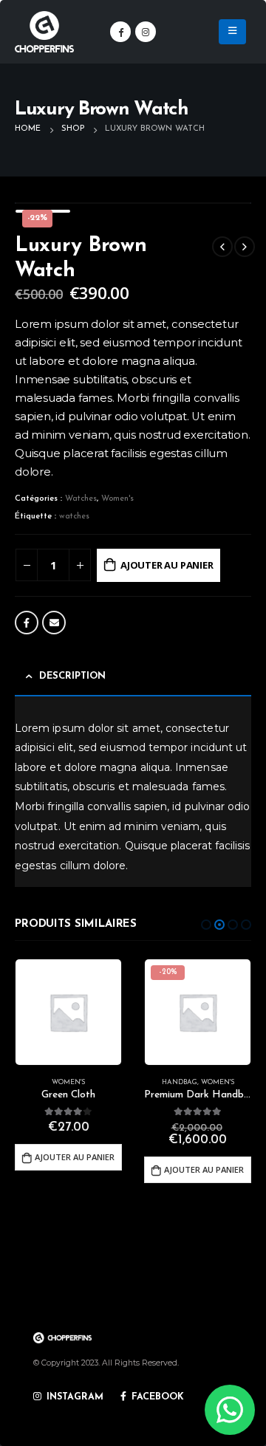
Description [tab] (72, 676)
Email (54, 622)
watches (74, 517)
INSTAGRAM (73, 1397)
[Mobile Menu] (232, 31)
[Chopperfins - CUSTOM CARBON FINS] (44, 31)
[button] (206, 924)
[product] (68, 1012)
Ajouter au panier (167, 565)
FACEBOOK (156, 1397)
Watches (81, 499)
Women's (117, 499)
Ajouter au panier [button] (75, 1156)
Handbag (179, 1082)
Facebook (26, 622)
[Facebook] (120, 31)
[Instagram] (145, 31)
